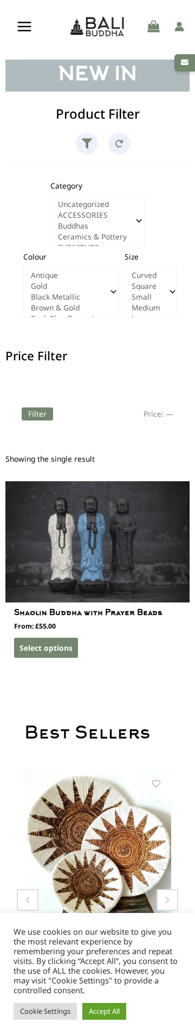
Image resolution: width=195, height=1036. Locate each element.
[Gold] (66, 286)
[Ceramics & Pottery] (93, 236)
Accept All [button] (104, 1011)
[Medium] (146, 307)
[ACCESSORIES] (93, 215)
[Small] (146, 297)
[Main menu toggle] (24, 27)
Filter (37, 414)
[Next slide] (167, 900)
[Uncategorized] (93, 204)
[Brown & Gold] (66, 307)
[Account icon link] (179, 26)
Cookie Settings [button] (45, 1011)
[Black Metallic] (66, 297)
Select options (46, 648)
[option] (98, 875)
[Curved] (146, 275)
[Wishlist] (157, 784)
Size (132, 257)
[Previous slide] (27, 900)
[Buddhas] (93, 226)
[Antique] (66, 275)
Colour (35, 257)
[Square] (146, 286)
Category (66, 186)
